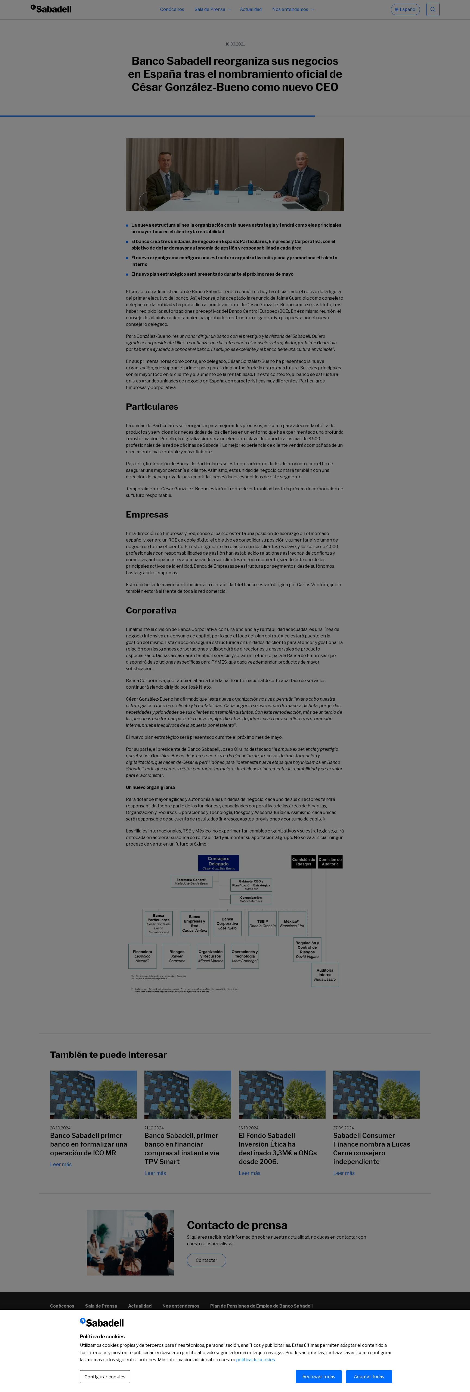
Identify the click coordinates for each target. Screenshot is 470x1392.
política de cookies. (256, 1359)
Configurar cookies (105, 1376)
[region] (235, 1351)
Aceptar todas (369, 1376)
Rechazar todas (318, 1376)
